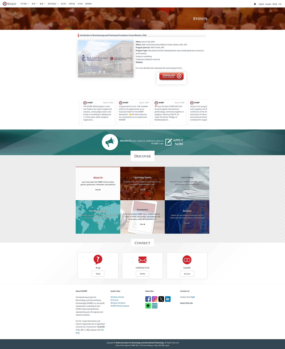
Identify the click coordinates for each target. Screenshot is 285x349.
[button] (28, 3)
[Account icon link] (255, 4)
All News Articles (117, 297)
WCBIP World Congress (120, 306)
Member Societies (118, 303)
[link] (261, 4)
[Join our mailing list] (155, 306)
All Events (114, 300)
